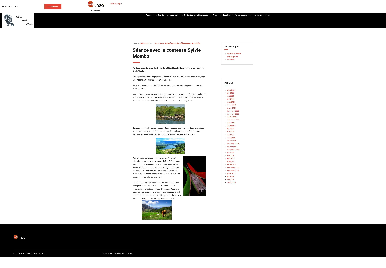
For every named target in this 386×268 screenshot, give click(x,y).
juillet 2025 (231, 126)
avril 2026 (230, 99)
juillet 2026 (231, 90)
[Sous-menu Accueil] (153, 14)
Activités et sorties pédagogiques (178, 43)
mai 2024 (230, 156)
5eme (157, 43)
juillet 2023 (231, 174)
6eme (162, 43)
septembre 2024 (233, 150)
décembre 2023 (233, 168)
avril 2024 (230, 159)
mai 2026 (230, 96)
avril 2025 (230, 135)
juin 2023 (230, 177)
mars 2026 (231, 102)
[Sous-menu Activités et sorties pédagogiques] (209, 14)
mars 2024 (231, 162)
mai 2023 (230, 180)
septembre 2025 (233, 120)
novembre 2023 (233, 171)
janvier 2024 (231, 165)
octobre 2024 (232, 147)
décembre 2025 (233, 111)
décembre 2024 (233, 144)
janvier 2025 (231, 141)
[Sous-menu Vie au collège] (179, 14)
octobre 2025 (232, 117)
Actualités (196, 43)
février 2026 (231, 105)
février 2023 (231, 183)
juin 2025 (230, 129)
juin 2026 (230, 93)
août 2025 (231, 123)
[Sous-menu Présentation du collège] (232, 14)
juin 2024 (230, 153)
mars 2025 (231, 138)
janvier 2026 (231, 108)
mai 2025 (230, 132)
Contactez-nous (53, 6)
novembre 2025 (233, 114)
